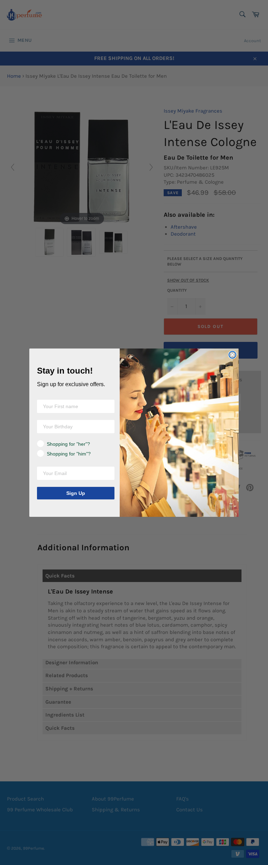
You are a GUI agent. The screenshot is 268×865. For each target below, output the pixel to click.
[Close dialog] (232, 354)
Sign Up (75, 493)
